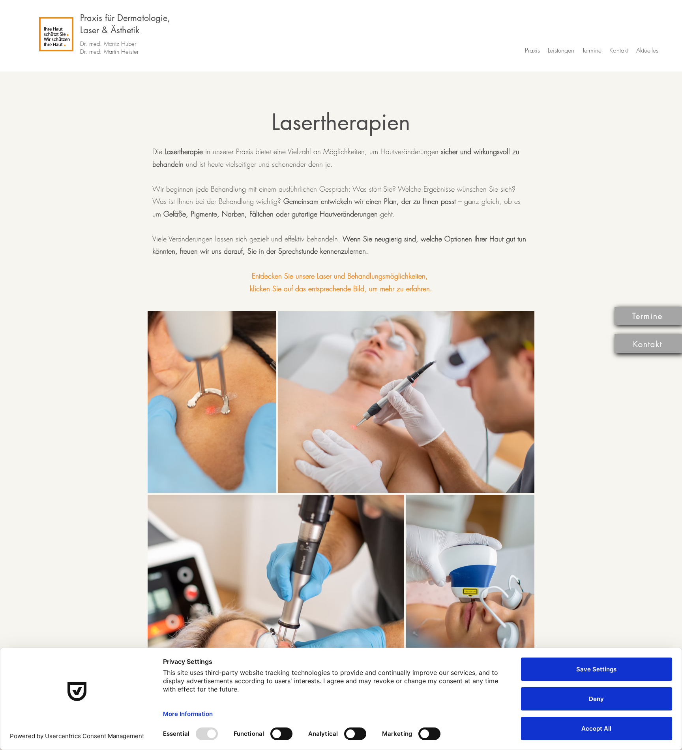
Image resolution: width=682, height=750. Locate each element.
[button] (532, 50)
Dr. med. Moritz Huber (108, 44)
